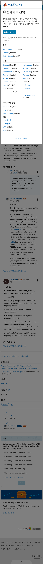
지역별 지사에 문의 (21, 138)
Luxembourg (7, 92)
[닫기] (39, 4)
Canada (6, 53)
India (4, 110)
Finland (5, 78)
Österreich (27, 72)
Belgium (6, 65)
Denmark (6, 68)
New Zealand (8, 113)
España (5, 75)
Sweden (26, 78)
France (5, 82)
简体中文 (8, 120)
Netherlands (27, 65)
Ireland (5, 85)
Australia (6, 107)
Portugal (26, 75)
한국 (4, 130)
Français (28, 92)
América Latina (8, 49)
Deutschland (7, 72)
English (27, 88)
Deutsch (28, 85)
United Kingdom (29, 95)
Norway (26, 68)
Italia (4, 88)
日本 (4, 127)
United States (8, 56)
